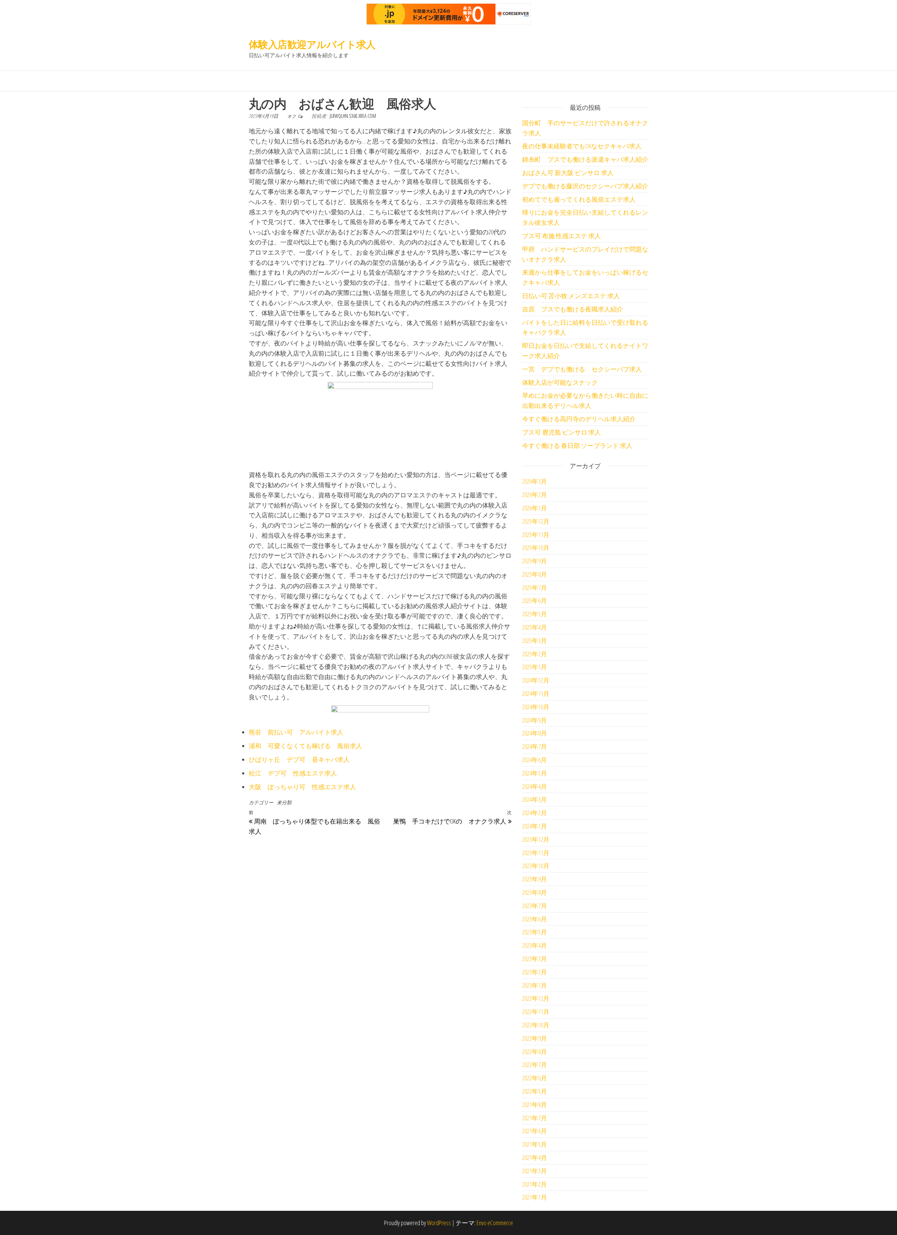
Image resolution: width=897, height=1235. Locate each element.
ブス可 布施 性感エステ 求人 (561, 235)
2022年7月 (534, 1064)
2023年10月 (535, 865)
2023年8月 (534, 892)
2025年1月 (534, 667)
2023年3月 (534, 958)
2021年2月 (534, 1184)
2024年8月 (534, 733)
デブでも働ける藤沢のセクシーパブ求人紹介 (585, 186)
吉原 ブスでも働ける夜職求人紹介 (572, 309)
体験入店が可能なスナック (560, 382)
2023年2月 (534, 972)
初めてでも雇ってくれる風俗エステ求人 (579, 199)
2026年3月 (534, 481)
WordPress (439, 1223)
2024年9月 (534, 720)
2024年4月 (534, 786)
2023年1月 (534, 985)
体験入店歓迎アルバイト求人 (312, 44)
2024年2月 (534, 812)
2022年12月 (535, 998)
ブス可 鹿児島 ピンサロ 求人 (561, 432)
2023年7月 (534, 905)
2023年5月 (534, 932)
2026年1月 (534, 508)
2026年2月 (534, 494)
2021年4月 (534, 1157)
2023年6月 (534, 919)
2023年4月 (534, 945)
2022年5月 (534, 1091)
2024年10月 (535, 707)
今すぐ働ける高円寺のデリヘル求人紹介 (579, 419)
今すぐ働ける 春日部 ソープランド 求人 (577, 445)
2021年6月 (534, 1131)
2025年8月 (534, 574)
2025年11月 (535, 534)
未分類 (284, 802)
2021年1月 (534, 1197)
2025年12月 (535, 521)
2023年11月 (535, 852)
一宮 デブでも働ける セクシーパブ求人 (582, 369)
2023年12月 (535, 839)
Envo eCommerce (495, 1223)
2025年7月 (534, 587)
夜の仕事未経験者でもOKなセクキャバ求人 (582, 146)
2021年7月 (534, 1118)
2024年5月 (534, 773)
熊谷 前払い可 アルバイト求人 (296, 732)
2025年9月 (534, 561)
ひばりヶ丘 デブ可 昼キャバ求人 (299, 759)
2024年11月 (535, 693)
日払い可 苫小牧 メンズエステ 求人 (571, 295)
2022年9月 (534, 1038)
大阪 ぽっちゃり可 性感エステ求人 (302, 787)
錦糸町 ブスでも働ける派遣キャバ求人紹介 (585, 159)
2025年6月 (534, 600)
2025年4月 (534, 627)
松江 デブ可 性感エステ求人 (293, 773)
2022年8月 (534, 1051)
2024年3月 (534, 799)
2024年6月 (534, 760)
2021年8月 (534, 1104)
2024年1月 (534, 826)
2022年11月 (535, 1011)
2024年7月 (534, 746)
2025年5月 (534, 614)
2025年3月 (534, 640)
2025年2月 (534, 654)
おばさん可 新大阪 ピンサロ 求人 (568, 172)
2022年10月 (535, 1025)
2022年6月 (534, 1078)
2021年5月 (534, 1144)
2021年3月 (534, 1171)
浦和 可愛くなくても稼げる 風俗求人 (305, 745)
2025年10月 (535, 547)
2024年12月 (535, 680)
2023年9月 (534, 879)
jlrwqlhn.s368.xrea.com (353, 116)
